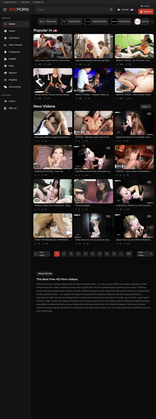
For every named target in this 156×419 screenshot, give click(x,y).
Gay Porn (25, 2)
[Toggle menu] (4, 10)
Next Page (140, 254)
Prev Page (42, 254)
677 (129, 254)
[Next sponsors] (152, 21)
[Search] (111, 9)
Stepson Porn (10, 2)
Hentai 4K (38, 2)
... (121, 254)
